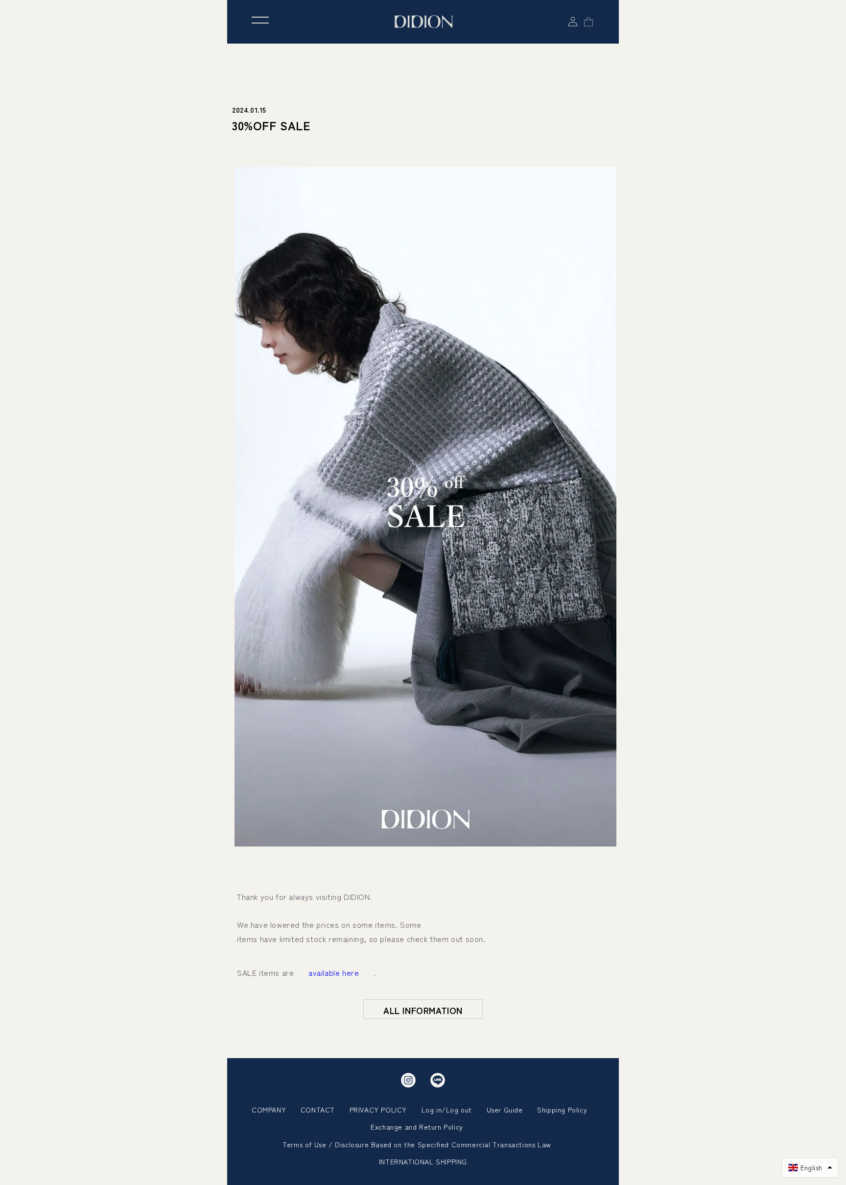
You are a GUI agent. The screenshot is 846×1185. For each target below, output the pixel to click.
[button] (810, 1167)
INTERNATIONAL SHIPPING (423, 1161)
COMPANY (269, 1109)
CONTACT (318, 1109)
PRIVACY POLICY (378, 1109)
